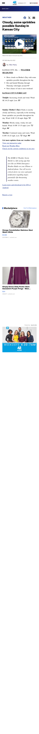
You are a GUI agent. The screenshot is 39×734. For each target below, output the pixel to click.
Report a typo (7, 195)
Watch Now (33, 3)
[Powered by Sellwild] (34, 325)
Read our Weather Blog (11, 146)
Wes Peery (13, 65)
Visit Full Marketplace (30, 208)
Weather (6, 17)
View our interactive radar (11, 143)
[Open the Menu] (3, 2)
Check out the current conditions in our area (18, 148)
